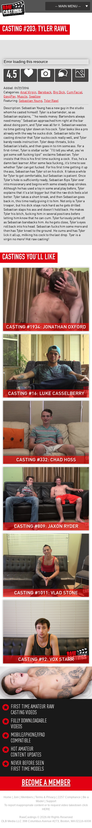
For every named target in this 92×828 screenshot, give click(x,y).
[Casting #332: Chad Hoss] (46, 403)
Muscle (22, 96)
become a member (46, 784)
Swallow (35, 96)
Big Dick (59, 92)
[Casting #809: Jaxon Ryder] (46, 469)
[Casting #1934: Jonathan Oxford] (46, 270)
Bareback (45, 92)
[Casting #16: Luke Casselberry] (46, 336)
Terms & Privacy (45, 797)
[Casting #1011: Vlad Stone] (46, 536)
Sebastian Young (30, 101)
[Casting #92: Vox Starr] (46, 602)
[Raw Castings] (13, 3)
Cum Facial (74, 92)
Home (7, 797)
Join (16, 797)
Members (27, 797)
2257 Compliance (69, 797)
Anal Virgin (28, 92)
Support (51, 801)
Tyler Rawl (51, 101)
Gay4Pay (10, 96)
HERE (46, 809)
